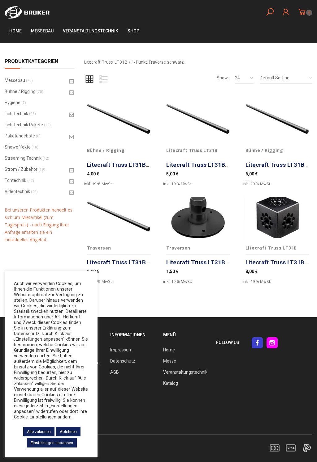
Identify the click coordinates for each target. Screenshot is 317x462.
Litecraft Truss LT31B (191, 150)
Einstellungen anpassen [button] (52, 442)
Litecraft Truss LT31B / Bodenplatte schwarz (227, 262)
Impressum (121, 349)
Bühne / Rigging (20, 91)
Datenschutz (122, 361)
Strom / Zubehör (21, 169)
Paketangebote (20, 135)
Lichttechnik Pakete (24, 124)
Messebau (42, 30)
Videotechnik (17, 191)
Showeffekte (18, 147)
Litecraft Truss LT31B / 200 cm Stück (217, 164)
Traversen (99, 248)
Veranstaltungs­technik (90, 30)
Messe (169, 361)
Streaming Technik (23, 158)
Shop (133, 30)
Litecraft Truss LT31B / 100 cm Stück (138, 164)
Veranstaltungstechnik (185, 372)
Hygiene (12, 102)
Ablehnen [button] (68, 431)
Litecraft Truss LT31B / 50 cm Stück (136, 262)
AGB (114, 372)
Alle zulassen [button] (39, 431)
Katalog (170, 383)
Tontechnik (15, 180)
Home (15, 30)
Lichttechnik (16, 113)
